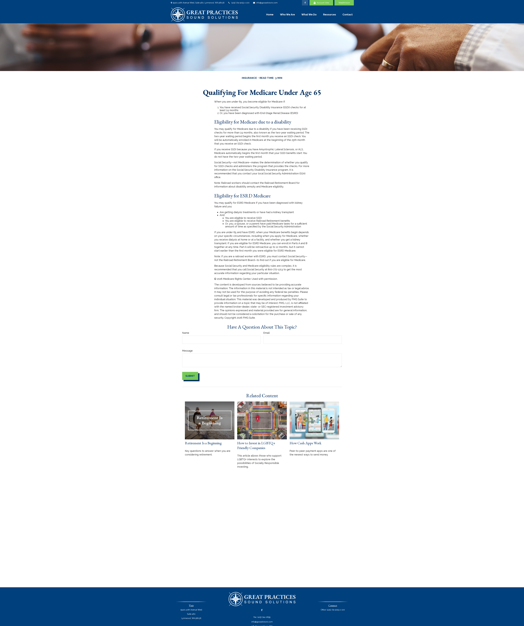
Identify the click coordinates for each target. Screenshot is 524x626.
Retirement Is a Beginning (203, 443)
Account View (323, 3)
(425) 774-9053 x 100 (240, 3)
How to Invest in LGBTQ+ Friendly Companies (256, 445)
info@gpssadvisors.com (267, 3)
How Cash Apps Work (305, 443)
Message (187, 350)
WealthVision (344, 3)
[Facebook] (305, 2)
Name (185, 332)
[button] (270, 14)
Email (266, 332)
